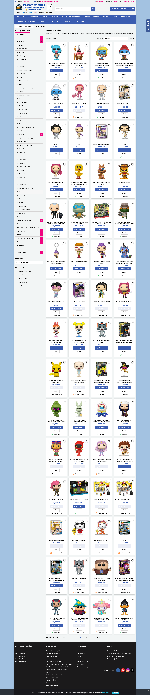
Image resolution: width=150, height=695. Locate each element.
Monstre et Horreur (25, 145)
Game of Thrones (24, 95)
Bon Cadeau (21, 249)
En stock (22, 45)
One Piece (22, 159)
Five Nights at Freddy (26, 88)
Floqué (21, 91)
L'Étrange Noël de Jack (26, 127)
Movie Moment (24, 149)
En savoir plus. (106, 692)
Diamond (22, 74)
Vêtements (67, 21)
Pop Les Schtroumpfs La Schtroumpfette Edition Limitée (101, 65)
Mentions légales (51, 680)
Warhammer (125, 17)
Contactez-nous (23, 286)
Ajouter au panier (56, 71)
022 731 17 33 (28, 1)
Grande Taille (23, 102)
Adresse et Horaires (24, 271)
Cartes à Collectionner (71, 17)
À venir (44, 17)
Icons (21, 120)
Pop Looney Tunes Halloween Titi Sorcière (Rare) (124, 382)
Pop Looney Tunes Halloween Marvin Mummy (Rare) (56, 421)
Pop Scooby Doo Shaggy (79, 261)
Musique (22, 152)
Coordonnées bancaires (54, 661)
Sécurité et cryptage (52, 677)
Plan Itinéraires (23, 275)
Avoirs (79, 656)
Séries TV (22, 195)
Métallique (22, 142)
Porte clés (22, 174)
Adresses (49, 659)
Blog (25, 17)
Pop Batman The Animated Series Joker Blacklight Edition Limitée (102, 382)
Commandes (81, 653)
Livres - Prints (21, 252)
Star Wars (22, 206)
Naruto (21, 156)
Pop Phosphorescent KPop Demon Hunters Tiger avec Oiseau (124, 263)
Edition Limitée (24, 81)
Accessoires (54, 21)
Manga (21, 134)
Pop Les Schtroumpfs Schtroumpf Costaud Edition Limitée (56, 105)
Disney (21, 77)
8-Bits (21, 217)
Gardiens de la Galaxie (26, 99)
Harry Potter (23, 113)
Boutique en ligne (22, 31)
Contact (111, 646)
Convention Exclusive (26, 70)
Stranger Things (24, 210)
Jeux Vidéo (22, 124)
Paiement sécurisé (52, 656)
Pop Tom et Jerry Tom (79, 578)
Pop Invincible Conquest (101, 103)
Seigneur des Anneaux (26, 188)
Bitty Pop (22, 56)
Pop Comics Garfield (124, 182)
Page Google (22, 282)
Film (20, 84)
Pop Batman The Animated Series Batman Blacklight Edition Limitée (124, 342)
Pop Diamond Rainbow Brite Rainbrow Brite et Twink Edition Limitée (56, 540)
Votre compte (82, 646)
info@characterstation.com (49, 1)
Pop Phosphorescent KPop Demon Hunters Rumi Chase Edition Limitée (101, 144)
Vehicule (22, 213)
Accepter (115, 692)
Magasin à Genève (52, 685)
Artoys (114, 17)
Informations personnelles (85, 651)
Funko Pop (54, 17)
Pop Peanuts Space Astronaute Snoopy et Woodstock (101, 540)
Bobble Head (23, 59)
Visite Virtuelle (23, 278)
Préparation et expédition (54, 651)
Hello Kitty (22, 117)
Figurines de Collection (26, 21)
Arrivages (34, 17)
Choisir (116, 39)
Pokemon (22, 170)
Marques (19, 258)
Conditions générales (53, 653)
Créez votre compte (128, 1)
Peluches (42, 21)
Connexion (116, 1)
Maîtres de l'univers (25, 131)
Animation (22, 52)
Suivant (97, 637)
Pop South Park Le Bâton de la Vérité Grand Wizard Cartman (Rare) (79, 619)
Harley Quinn (23, 109)
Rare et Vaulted (24, 181)
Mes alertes (80, 664)
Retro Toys (22, 184)
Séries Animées (24, 192)
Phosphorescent (24, 167)
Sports (21, 202)
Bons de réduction (83, 661)
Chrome (21, 66)
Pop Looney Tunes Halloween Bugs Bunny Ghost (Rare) (79, 421)
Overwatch (22, 163)
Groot (21, 106)
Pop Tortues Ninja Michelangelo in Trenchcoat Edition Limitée (124, 223)
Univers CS (78, 21)
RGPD (48, 672)
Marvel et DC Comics (26, 138)
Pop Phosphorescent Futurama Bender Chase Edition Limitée (56, 580)
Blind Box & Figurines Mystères (96, 17)
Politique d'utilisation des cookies (57, 669)
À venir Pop (22, 177)
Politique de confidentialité (54, 675)
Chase (21, 63)
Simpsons (22, 199)
